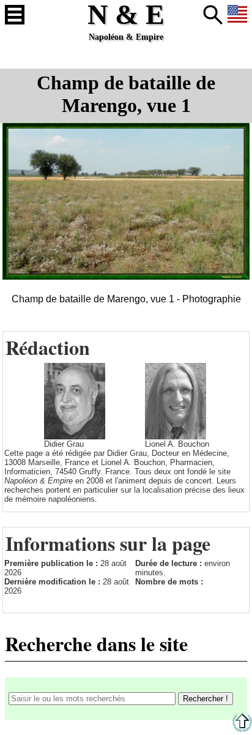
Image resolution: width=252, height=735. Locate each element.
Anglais (237, 14)
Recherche (213, 14)
